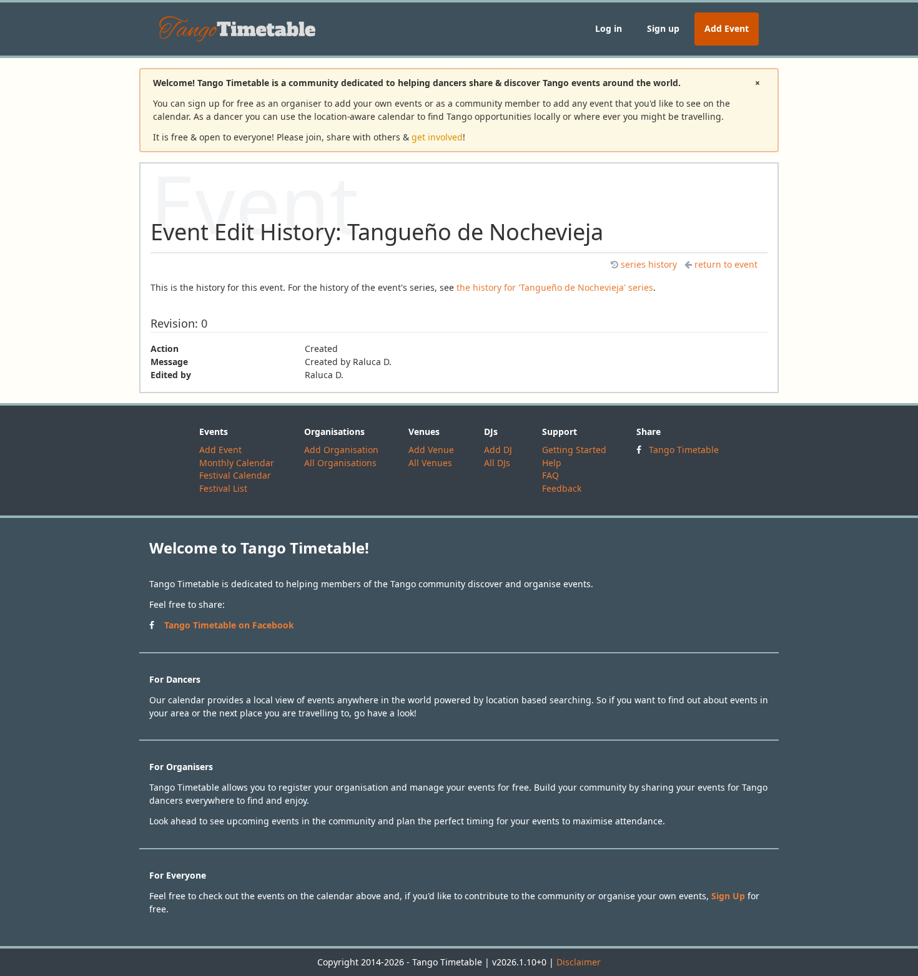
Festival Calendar (235, 475)
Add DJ (498, 450)
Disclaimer (578, 962)
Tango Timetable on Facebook (229, 625)
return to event (726, 264)
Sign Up (728, 896)
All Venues (430, 463)
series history (649, 264)
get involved (437, 137)
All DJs (497, 463)
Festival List (223, 488)
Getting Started (574, 450)
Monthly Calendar (236, 463)
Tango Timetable (684, 450)
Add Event (726, 28)
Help (551, 463)
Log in (608, 28)
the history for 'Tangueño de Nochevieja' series (555, 287)
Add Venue (431, 450)
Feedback (561, 488)
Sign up (663, 28)
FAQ (550, 475)
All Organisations (340, 463)
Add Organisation (341, 450)
